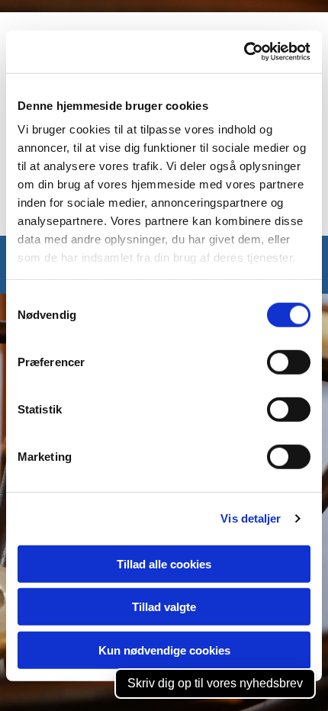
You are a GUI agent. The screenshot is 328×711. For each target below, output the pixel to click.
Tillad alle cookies (164, 563)
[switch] (288, 361)
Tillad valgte (164, 606)
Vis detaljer (250, 518)
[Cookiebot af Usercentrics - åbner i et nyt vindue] (243, 52)
